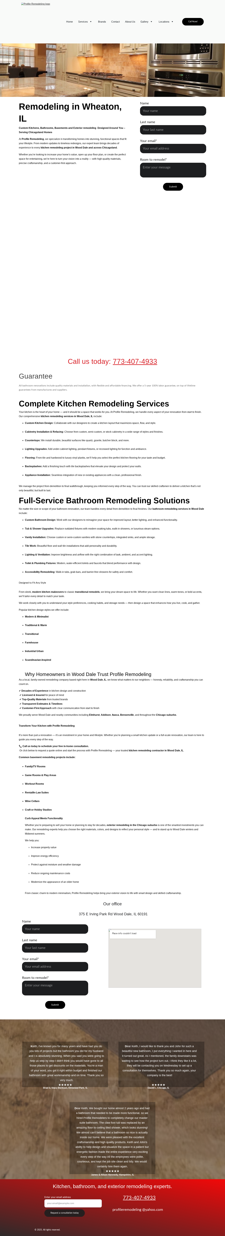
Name (144, 103)
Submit (173, 186)
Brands (102, 21)
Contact (115, 21)
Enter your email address (57, 1197)
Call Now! (193, 22)
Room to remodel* (153, 159)
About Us (130, 21)
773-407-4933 (135, 361)
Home (69, 21)
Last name (147, 122)
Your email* (148, 141)
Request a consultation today (65, 1213)
